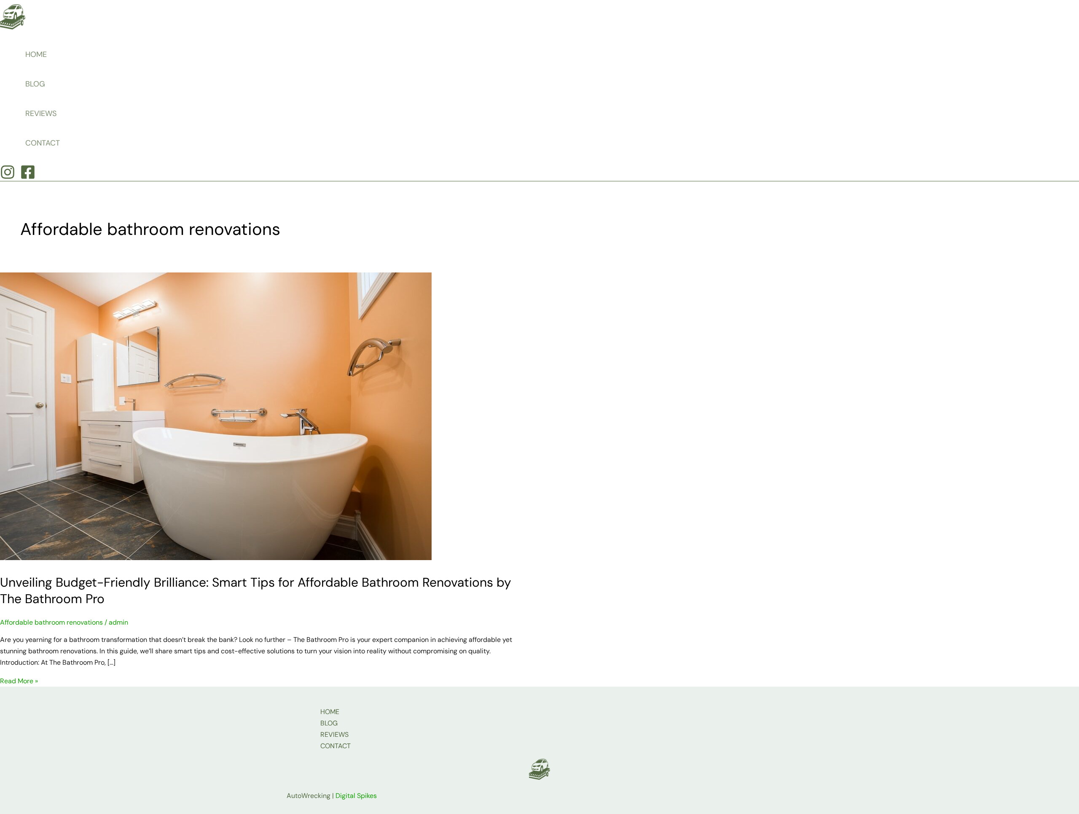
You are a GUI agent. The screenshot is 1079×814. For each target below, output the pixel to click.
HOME (36, 54)
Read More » (19, 681)
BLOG (35, 84)
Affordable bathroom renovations (51, 622)
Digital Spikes (356, 795)
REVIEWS (40, 113)
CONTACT (42, 143)
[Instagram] (7, 177)
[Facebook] (27, 177)
